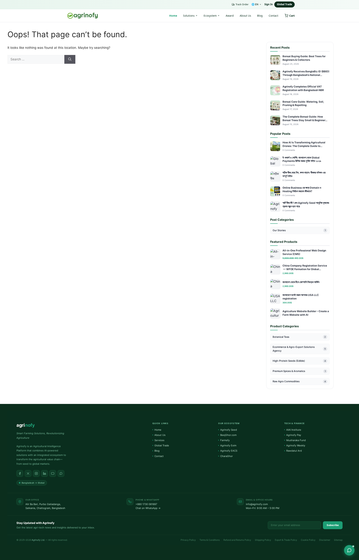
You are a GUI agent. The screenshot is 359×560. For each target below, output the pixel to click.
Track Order (242, 4)
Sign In (268, 4)
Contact (273, 15)
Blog (260, 15)
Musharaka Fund (296, 440)
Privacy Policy (188, 540)
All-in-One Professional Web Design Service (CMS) (304, 252)
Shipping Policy (263, 540)
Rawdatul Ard (294, 450)
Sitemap (338, 540)
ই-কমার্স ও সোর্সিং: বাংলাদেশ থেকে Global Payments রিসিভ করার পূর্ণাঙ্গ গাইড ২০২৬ (302, 159)
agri (25, 425)
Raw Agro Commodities (299, 381)
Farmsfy (225, 440)
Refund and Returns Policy (237, 540)
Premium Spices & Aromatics (299, 371)
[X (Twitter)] (28, 473)
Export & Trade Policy (286, 540)
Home (173, 15)
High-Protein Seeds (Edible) (299, 360)
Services (159, 440)
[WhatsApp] (61, 473)
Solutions (189, 15)
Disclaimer (324, 540)
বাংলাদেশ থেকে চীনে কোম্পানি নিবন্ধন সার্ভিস (301, 282)
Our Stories (299, 230)
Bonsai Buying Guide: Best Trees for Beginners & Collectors (304, 58)
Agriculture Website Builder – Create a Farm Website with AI (306, 313)
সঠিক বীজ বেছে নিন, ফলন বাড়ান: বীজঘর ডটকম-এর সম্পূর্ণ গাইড (304, 174)
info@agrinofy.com (257, 504)
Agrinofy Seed (228, 429)
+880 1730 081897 (146, 504)
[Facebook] (19, 473)
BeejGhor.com (228, 434)
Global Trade (284, 4)
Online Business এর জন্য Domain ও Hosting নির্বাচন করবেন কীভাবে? (302, 189)
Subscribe (333, 525)
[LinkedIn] (44, 473)
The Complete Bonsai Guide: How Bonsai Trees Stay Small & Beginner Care (304, 118)
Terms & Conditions (210, 540)
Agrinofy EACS (228, 450)
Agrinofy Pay (293, 434)
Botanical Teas (299, 336)
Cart (292, 15)
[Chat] (349, 550)
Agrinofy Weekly (295, 445)
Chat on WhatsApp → (148, 508)
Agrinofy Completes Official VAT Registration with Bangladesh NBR (303, 88)
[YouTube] (52, 473)
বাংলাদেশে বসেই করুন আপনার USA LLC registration (301, 296)
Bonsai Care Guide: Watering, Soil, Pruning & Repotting (303, 103)
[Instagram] (36, 473)
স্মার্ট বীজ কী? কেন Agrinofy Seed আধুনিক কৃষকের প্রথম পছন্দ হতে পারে (306, 204)
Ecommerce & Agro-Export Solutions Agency (299, 348)
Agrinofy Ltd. (38, 540)
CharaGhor (226, 456)
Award (230, 15)
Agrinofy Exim (228, 445)
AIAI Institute (293, 429)
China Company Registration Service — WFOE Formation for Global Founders (305, 267)
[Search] (69, 59)
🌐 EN (254, 4)
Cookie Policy (308, 540)
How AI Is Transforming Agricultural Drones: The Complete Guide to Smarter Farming (304, 144)
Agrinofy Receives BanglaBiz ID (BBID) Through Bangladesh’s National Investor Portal (306, 73)
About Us (245, 15)
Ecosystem (210, 15)
